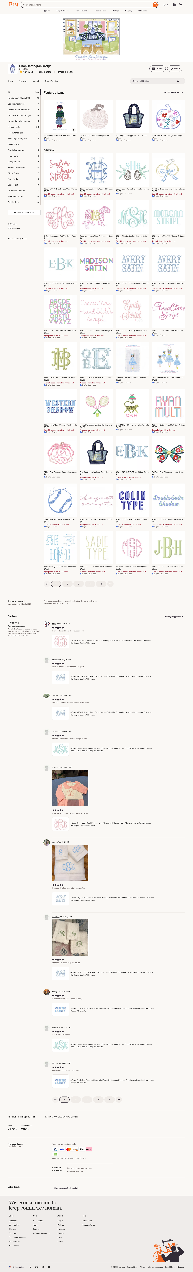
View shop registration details (66, 1188)
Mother (55, 1063)
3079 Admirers (14, 228)
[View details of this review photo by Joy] (70, 863)
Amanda (55, 659)
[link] (47, 584)
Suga (54, 624)
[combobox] (86, 5)
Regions (181, 1267)
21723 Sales (12, 224)
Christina (55, 917)
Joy (53, 842)
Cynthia (55, 767)
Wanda (55, 1027)
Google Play (37, 1254)
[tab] (24, 92)
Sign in (165, 5)
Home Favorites (82, 11)
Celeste (55, 731)
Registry (128, 11)
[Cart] (180, 5)
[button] (157, 68)
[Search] (155, 5)
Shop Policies (51, 81)
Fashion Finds (100, 11)
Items (10, 81)
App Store (18, 1254)
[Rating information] (20, 72)
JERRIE (55, 695)
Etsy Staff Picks (62, 11)
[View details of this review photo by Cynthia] (70, 788)
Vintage (116, 11)
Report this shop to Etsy (17, 238)
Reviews (23, 81)
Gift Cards (142, 11)
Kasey (54, 991)
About (36, 81)
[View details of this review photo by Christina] (70, 937)
